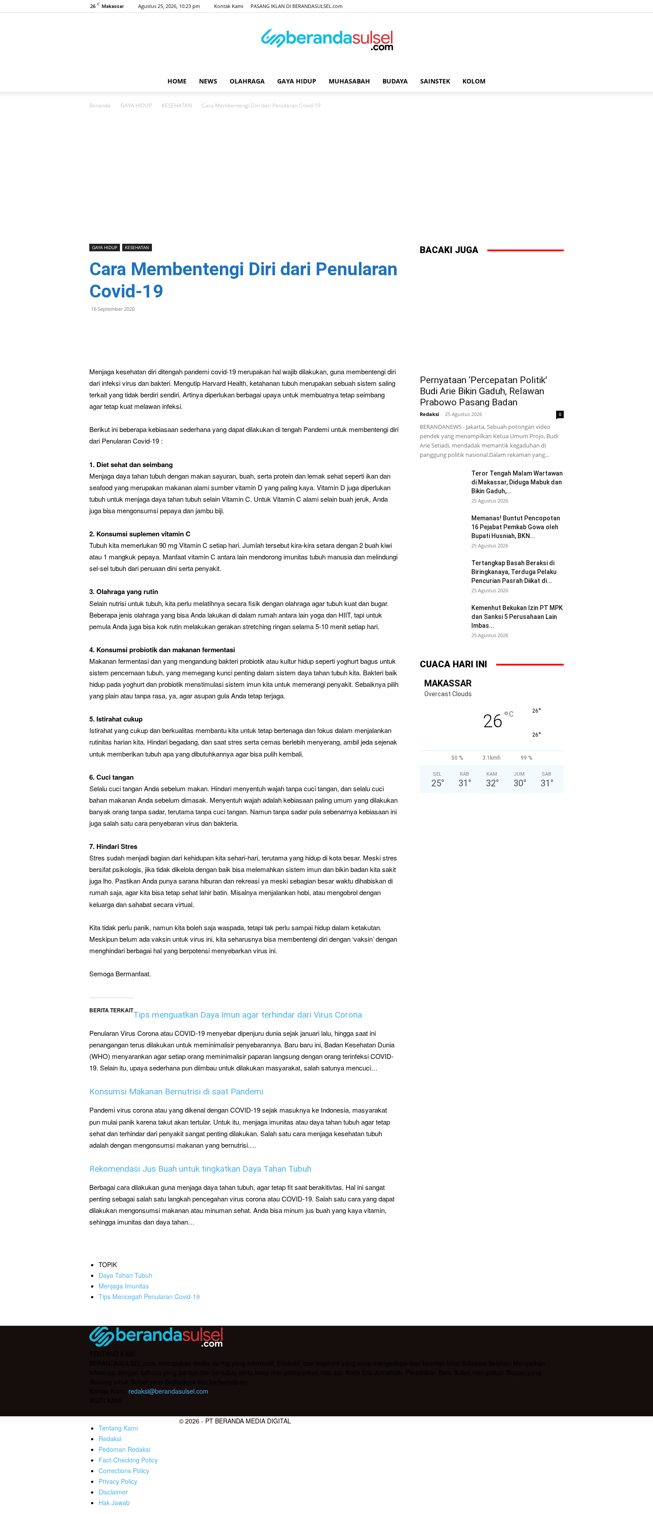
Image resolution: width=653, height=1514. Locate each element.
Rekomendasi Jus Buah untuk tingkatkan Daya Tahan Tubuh (200, 1169)
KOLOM (474, 81)
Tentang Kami (118, 1427)
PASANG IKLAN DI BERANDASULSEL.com (296, 6)
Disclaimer (113, 1491)
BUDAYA (395, 81)
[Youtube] (557, 6)
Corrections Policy (124, 1470)
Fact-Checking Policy (128, 1459)
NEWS (208, 81)
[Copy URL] (180, 329)
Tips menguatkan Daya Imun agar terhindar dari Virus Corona (247, 1015)
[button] (553, 82)
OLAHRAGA (247, 81)
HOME (177, 81)
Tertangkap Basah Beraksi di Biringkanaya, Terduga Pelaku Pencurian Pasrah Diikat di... (514, 571)
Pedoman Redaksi (124, 1449)
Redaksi (429, 414)
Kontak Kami (228, 6)
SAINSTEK (435, 81)
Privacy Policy (118, 1481)
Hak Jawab (114, 1502)
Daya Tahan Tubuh (125, 1275)
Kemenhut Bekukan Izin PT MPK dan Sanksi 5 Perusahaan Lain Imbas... (517, 616)
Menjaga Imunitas (124, 1285)
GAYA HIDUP (296, 81)
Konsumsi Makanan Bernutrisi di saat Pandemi (176, 1091)
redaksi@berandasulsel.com (168, 1391)
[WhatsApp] (118, 329)
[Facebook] (513, 6)
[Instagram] (527, 6)
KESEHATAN (177, 105)
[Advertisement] (326, 177)
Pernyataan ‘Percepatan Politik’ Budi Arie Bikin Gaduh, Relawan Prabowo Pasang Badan (483, 391)
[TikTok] (542, 6)
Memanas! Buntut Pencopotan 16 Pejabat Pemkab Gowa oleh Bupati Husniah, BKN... (515, 527)
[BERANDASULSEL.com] (326, 42)
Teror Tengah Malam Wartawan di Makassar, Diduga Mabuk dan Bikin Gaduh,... (517, 482)
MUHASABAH (349, 81)
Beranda (100, 105)
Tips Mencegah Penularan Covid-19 (149, 1296)
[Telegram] (159, 329)
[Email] (139, 329)
